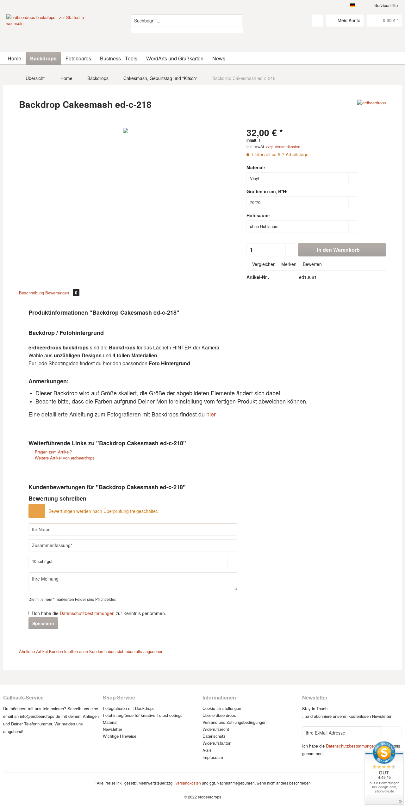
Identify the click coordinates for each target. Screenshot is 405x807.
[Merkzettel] (317, 20)
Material (110, 722)
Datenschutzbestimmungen (87, 613)
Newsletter (112, 729)
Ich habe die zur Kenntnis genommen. (100, 613)
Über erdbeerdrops (219, 715)
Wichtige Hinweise (119, 736)
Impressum (212, 757)
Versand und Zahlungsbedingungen (234, 722)
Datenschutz (214, 736)
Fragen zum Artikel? (53, 452)
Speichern (43, 623)
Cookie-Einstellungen (221, 708)
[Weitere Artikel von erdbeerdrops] (371, 111)
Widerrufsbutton (216, 743)
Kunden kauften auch (68, 651)
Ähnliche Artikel (33, 651)
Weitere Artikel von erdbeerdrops (64, 458)
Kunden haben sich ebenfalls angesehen (126, 651)
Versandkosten (188, 782)
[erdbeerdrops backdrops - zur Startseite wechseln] (54, 38)
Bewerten (312, 264)
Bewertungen (61, 293)
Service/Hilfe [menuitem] (386, 5)
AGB (206, 750)
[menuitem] (187, 23)
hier (211, 414)
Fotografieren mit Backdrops (129, 708)
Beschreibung (31, 293)
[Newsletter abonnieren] (392, 732)
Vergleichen (263, 264)
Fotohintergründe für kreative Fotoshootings (143, 715)
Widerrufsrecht (215, 729)
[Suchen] (237, 20)
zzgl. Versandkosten (283, 146)
